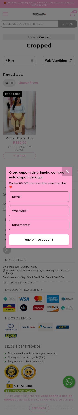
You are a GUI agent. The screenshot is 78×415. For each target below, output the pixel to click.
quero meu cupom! (39, 240)
